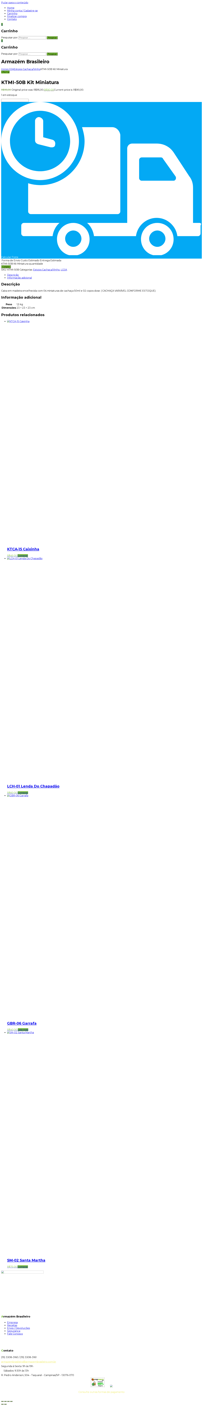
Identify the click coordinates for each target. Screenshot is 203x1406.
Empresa (12, 1322)
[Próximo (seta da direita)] (5, 1404)
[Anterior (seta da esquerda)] (2, 1404)
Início (4, 69)
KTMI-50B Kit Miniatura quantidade (22, 263)
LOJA (11, 69)
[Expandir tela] (5, 1401)
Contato (12, 19)
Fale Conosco (15, 1333)
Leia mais (23, 1029)
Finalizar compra (17, 16)
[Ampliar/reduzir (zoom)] (2, 1401)
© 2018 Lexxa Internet (101, 1398)
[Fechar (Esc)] (11, 1401)
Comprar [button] (23, 555)
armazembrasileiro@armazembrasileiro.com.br (28, 1361)
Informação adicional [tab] (19, 277)
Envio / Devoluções (18, 1328)
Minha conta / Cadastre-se (22, 10)
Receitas (12, 1325)
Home (10, 7)
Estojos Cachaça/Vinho (27, 69)
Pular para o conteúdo (14, 2)
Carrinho (12, 13)
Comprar (6, 267)
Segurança (13, 1331)
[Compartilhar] (8, 1401)
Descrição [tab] (13, 275)
